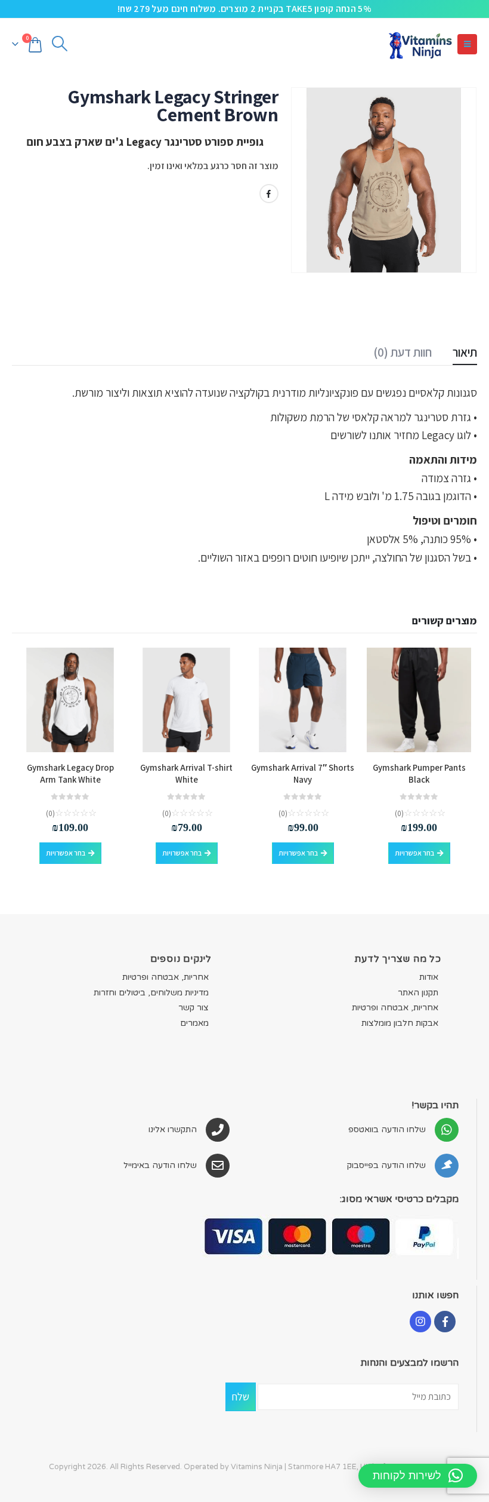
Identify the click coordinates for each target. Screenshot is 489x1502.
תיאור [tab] (465, 352)
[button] (467, 44)
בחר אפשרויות (414, 852)
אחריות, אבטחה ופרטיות (395, 1008)
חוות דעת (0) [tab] (402, 352)
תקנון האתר (418, 993)
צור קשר (193, 1008)
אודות (428, 977)
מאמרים (194, 1023)
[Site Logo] (420, 43)
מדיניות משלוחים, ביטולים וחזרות (151, 993)
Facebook (268, 193)
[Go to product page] (419, 700)
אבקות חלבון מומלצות (399, 1023)
